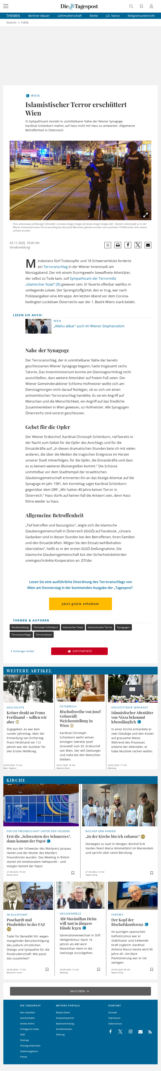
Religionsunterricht (141, 16)
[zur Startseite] (79, 6)
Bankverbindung (65, 1023)
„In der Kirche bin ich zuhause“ (113, 836)
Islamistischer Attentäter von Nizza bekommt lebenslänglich (132, 717)
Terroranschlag (55, 266)
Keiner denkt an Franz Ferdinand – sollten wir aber (27, 717)
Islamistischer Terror (100, 627)
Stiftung (60, 1034)
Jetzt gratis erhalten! (80, 604)
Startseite (11, 22)
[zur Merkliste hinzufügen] (108, 245)
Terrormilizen (44, 634)
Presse (23, 1056)
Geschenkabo (27, 1017)
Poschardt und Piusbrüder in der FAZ (26, 922)
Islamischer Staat (73, 627)
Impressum (114, 1017)
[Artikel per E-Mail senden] (148, 245)
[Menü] (6, 6)
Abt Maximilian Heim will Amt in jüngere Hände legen (78, 923)
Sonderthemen (64, 1029)
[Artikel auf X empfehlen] (138, 245)
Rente (94, 16)
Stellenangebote (29, 1051)
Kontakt (112, 1012)
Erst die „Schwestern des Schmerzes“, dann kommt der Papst (39, 839)
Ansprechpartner (65, 1017)
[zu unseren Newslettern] (138, 1032)
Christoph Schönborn (46, 627)
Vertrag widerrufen (30, 1045)
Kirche (16, 780)
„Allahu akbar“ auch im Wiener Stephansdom (89, 326)
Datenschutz (115, 1023)
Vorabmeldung (20, 627)
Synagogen (123, 627)
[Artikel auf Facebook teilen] (128, 245)
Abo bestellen (27, 1012)
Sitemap (24, 1040)
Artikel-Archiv (27, 1023)
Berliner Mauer (39, 16)
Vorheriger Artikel (23, 651)
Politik (25, 22)
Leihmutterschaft (70, 16)
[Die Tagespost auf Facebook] (110, 1032)
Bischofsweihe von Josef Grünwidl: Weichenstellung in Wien (80, 718)
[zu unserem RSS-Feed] (147, 1032)
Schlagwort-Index (29, 1029)
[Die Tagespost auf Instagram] (128, 1032)
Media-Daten (63, 1012)
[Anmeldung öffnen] (152, 6)
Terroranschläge (21, 634)
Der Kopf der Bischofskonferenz (127, 922)
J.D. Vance (113, 16)
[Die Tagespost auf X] (118, 1032)
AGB (22, 1034)
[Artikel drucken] (118, 245)
